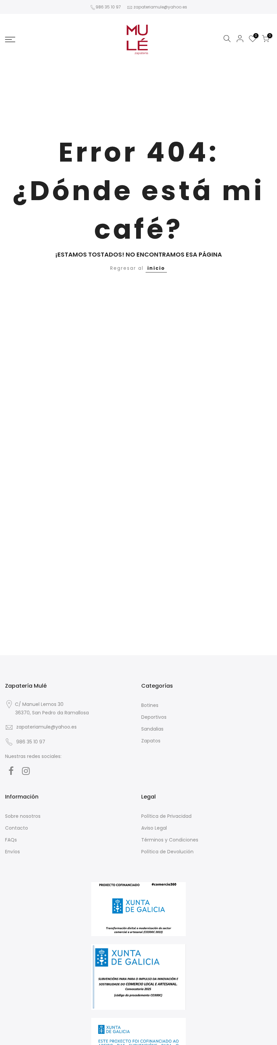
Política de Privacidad (166, 816)
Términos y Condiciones (169, 839)
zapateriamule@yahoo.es (160, 7)
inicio (156, 268)
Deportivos (154, 717)
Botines (149, 705)
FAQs (11, 839)
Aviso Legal (154, 828)
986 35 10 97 (108, 7)
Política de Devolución (167, 851)
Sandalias (152, 729)
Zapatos (150, 740)
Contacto (16, 828)
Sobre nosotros (23, 816)
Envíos (12, 851)
